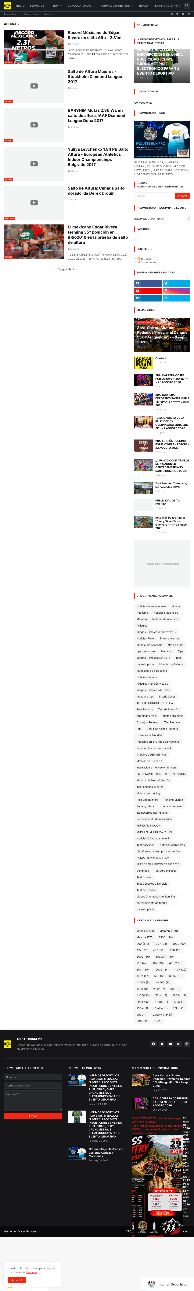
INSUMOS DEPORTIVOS (162, 218)
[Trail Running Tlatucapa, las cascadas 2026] (143, 488)
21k (142, 963)
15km (178, 1008)
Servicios (37, 5)
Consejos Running (148, 722)
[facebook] (172, 14)
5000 (179, 943)
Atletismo (142, 612)
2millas (143, 1001)
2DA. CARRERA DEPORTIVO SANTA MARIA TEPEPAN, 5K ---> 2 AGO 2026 (172, 400)
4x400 (163, 982)
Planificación (163, 5)
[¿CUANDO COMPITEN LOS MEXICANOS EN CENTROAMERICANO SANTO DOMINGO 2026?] (143, 465)
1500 (166, 937)
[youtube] (183, 14)
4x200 (143, 995)
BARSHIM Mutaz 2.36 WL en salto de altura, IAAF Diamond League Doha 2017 (96, 115)
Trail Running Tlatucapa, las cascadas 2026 (171, 485)
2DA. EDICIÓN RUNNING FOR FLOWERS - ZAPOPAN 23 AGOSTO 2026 (172, 444)
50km (161, 995)
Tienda (143, 5)
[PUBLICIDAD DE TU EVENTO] (143, 505)
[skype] (176, 298)
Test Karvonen (145, 844)
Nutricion (166, 651)
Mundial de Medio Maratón (153, 780)
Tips (180, 651)
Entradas (146, 258)
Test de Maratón (168, 709)
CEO (128, 1231)
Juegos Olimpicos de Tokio (153, 690)
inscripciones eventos (150, 786)
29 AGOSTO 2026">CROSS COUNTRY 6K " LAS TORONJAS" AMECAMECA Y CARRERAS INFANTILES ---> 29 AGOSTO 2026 (186, 1161)
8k (157, 1021)
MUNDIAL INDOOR (148, 825)
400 (158, 950)
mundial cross (145, 696)
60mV (175, 976)
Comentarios (148, 262)
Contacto (48, 14)
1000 (142, 988)
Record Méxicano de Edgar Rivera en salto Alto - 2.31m (94, 35)
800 (143, 943)
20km (159, 988)
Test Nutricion (172, 722)
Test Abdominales (165, 870)
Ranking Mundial (174, 799)
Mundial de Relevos (171, 664)
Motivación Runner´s (149, 761)
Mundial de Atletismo (149, 644)
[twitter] (177, 14)
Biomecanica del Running (152, 812)
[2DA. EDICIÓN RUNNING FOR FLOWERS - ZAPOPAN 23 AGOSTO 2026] (143, 445)
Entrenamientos (169, 638)
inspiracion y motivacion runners (156, 767)
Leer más (31, 1272)
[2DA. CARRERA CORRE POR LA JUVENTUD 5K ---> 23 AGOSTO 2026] (143, 380)
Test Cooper (144, 877)
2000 (142, 1014)
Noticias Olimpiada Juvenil (153, 838)
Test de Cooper (146, 890)
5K (159, 976)
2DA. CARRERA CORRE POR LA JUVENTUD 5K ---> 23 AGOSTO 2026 (172, 379)
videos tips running (148, 793)
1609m (179, 995)
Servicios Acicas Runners (162, 728)
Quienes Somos (32, 14)
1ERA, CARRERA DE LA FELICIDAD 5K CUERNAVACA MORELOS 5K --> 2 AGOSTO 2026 (171, 423)
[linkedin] (148, 298)
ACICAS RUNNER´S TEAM (153, 857)
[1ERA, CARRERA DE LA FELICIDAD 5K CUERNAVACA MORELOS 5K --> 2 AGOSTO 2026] (143, 422)
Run (139, 728)
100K (179, 1001)
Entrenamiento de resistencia (154, 819)
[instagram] (176, 291)
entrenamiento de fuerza (152, 902)
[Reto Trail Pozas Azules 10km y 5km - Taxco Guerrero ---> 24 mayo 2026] (143, 522)
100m (142, 1008)
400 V (176, 963)
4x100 (144, 982)
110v (180, 969)
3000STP (164, 956)
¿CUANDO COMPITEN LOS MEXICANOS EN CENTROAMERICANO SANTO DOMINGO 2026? (172, 465)
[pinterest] (189, 14)
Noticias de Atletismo (165, 619)
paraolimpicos (145, 664)
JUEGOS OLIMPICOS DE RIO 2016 (158, 864)
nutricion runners (172, 806)
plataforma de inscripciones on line (158, 851)
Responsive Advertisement (162, 563)
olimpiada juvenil (147, 715)
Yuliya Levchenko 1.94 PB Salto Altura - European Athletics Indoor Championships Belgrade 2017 (98, 157)
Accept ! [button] (16, 1280)
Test (178, 657)
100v (143, 976)
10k (158, 963)
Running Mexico (146, 806)
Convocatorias (79, 5)
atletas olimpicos (173, 715)
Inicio (20, 5)
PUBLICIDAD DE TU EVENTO (167, 502)
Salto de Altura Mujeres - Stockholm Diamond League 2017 (95, 76)
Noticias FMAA (146, 638)
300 (175, 988)
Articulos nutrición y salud (152, 683)
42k (142, 950)
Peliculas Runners (147, 799)
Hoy (56, 5)
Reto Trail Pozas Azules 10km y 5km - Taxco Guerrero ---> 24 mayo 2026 (171, 523)
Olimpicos (143, 870)
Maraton (142, 619)
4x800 (161, 1001)
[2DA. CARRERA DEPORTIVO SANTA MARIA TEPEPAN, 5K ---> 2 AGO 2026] (143, 399)
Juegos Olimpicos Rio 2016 (153, 657)
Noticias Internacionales (151, 606)
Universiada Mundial (149, 735)
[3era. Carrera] (141, 1080)
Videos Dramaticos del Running (156, 896)
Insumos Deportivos (115, 5)
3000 (143, 956)
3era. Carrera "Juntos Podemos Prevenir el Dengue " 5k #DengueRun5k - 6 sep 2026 (171, 1080)
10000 (161, 969)
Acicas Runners (12, 14)
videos (176, 606)
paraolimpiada (145, 909)
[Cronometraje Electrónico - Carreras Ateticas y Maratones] (77, 1153)
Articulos (142, 625)
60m (143, 969)
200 (175, 950)
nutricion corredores (172, 844)
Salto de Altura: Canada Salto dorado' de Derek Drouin (96, 191)
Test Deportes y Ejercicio (152, 883)
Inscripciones (167, 696)
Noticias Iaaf (175, 644)
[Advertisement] (97, 1263)
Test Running (145, 709)
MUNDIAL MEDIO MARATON (154, 832)
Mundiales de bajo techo (152, 670)
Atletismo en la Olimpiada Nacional (158, 741)
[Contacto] (143, 363)
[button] (177, 6)
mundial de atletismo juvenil (154, 748)
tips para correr (146, 651)
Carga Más (64, 269)
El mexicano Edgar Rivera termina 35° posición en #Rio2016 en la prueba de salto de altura (98, 235)
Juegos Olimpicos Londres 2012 (156, 632)
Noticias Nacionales (165, 612)
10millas (160, 1008)
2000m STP (162, 1014)
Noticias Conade (147, 677)
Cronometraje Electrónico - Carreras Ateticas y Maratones (106, 1152)
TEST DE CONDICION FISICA (155, 703)
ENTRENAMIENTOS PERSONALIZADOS (161, 773)
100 (160, 943)
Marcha (145, 937)
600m (142, 1021)
